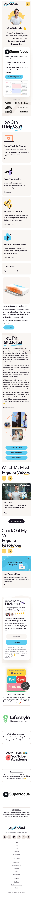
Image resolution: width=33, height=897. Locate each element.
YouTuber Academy (16, 772)
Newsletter (16, 862)
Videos (16, 871)
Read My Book (16, 457)
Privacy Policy (12, 892)
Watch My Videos (16, 447)
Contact (16, 851)
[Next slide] (10, 478)
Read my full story (8, 408)
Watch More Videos (16, 521)
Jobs (16, 849)
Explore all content (9, 271)
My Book (16, 882)
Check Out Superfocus (14, 77)
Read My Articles (16, 453)
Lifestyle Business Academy (16, 734)
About (16, 846)
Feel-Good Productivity (16, 694)
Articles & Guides (16, 865)
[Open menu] (28, 4)
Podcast (16, 868)
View (5, 513)
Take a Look (8, 327)
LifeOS (16, 888)
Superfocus (16, 810)
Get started (7, 159)
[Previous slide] (4, 478)
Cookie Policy (21, 892)
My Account (16, 854)
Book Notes (16, 874)
